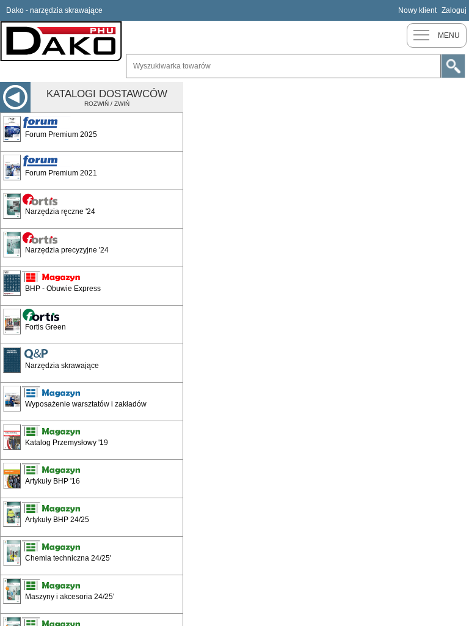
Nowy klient (417, 10)
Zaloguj (454, 10)
